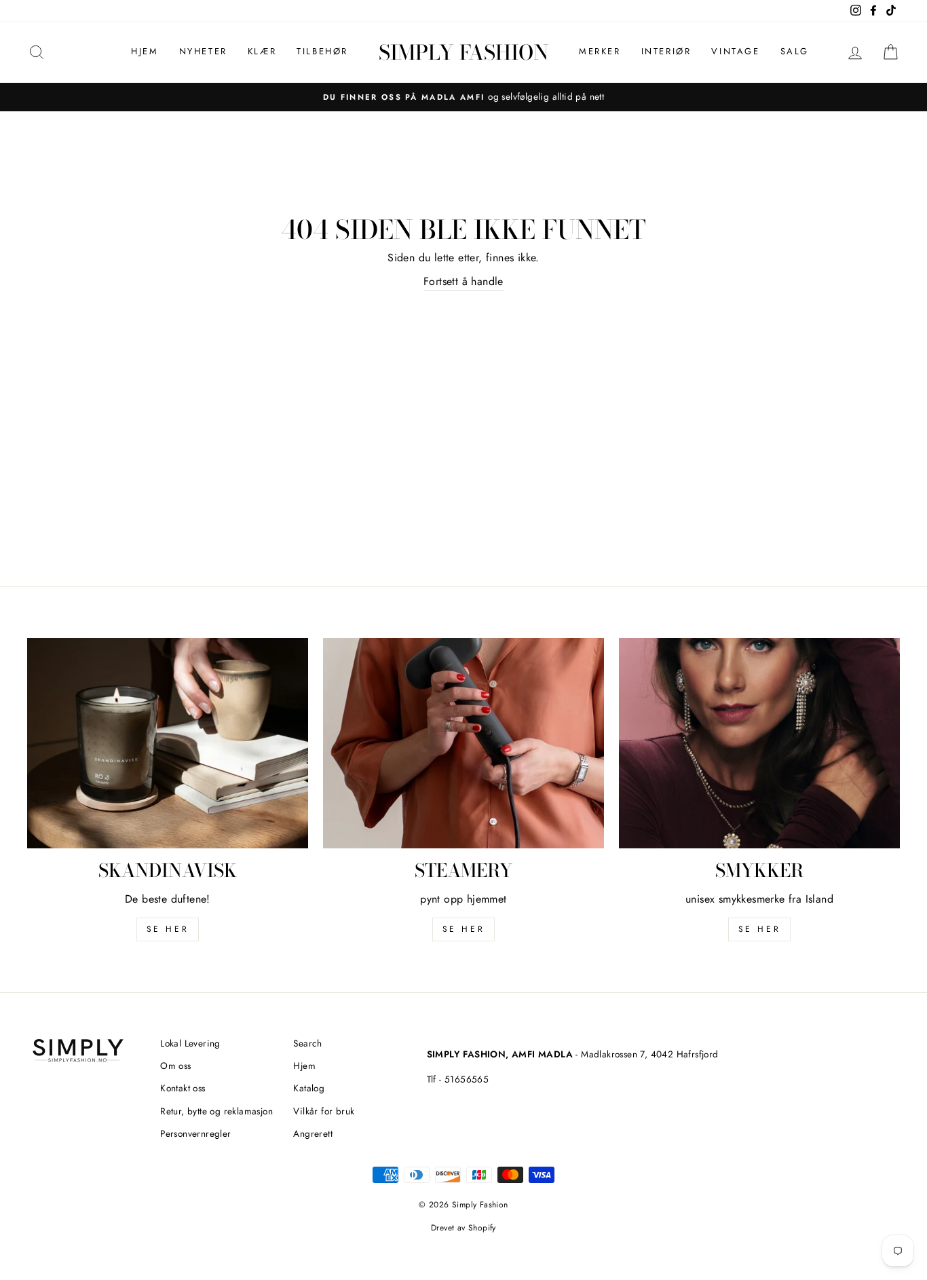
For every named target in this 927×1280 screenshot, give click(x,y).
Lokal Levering (190, 1043)
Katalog (308, 1088)
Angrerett (313, 1133)
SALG (794, 51)
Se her (463, 929)
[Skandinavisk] (167, 743)
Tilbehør (322, 51)
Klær (262, 51)
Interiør (666, 51)
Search (307, 1043)
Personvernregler (195, 1133)
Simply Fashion (463, 52)
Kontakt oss (182, 1088)
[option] (463, 97)
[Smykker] (759, 743)
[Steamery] (463, 743)
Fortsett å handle (463, 281)
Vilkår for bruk (323, 1111)
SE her (168, 929)
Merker (600, 51)
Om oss (175, 1065)
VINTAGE (735, 51)
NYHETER (203, 51)
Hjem (144, 51)
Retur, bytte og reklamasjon (216, 1111)
